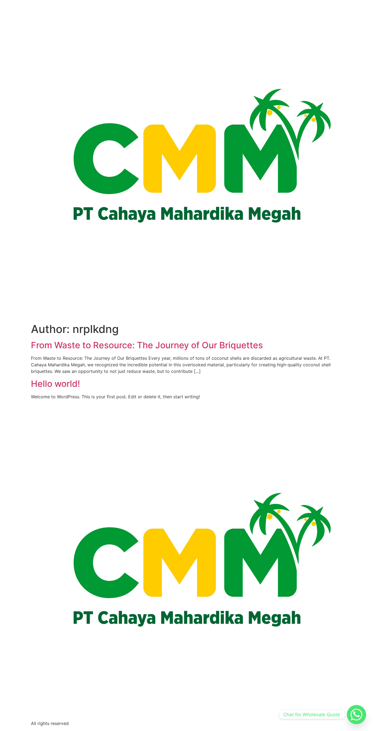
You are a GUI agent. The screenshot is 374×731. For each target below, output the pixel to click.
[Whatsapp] (356, 714)
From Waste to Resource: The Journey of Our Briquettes (147, 345)
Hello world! (55, 383)
